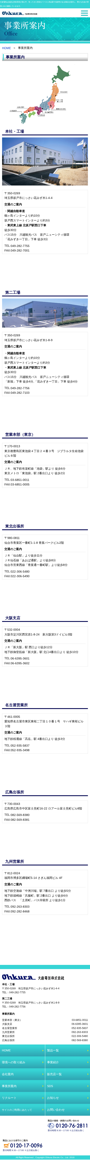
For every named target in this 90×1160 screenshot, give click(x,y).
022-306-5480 (20, 571)
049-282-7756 (20, 388)
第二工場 (7, 998)
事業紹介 (53, 1062)
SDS (50, 1086)
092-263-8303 (20, 906)
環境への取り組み (13, 1062)
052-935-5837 (20, 745)
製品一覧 (53, 1050)
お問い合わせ (56, 1109)
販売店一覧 (54, 1074)
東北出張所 (8, 1036)
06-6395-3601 (20, 658)
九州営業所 (8, 1032)
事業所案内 (8, 1013)
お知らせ (53, 1097)
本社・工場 (8, 984)
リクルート (9, 1097)
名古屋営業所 (9, 1028)
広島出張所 (8, 1040)
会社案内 (8, 1074)
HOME (6, 48)
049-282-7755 (20, 246)
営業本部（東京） (12, 1020)
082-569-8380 (20, 815)
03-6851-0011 (20, 480)
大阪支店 (7, 1024)
